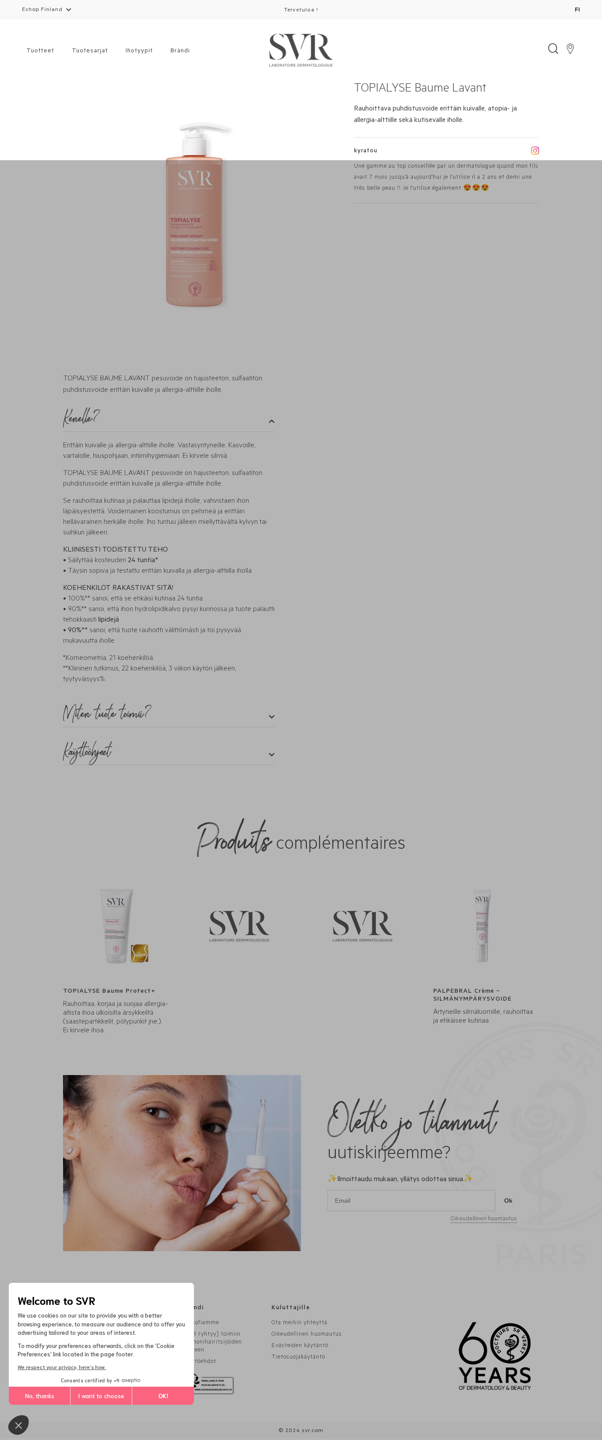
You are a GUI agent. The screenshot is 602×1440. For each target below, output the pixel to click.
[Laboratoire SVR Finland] (301, 50)
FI (577, 10)
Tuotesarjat (90, 51)
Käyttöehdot (199, 1362)
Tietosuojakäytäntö (298, 1357)
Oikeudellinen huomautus (483, 1219)
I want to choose (101, 1395)
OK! (163, 1395)
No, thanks (39, 1395)
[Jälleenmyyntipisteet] (570, 51)
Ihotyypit (139, 51)
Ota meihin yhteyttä (299, 1323)
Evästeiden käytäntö (299, 1346)
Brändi (180, 51)
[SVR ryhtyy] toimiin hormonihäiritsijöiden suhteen (212, 1342)
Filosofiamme (200, 1323)
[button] (18, 1425)
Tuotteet (40, 51)
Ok (508, 1200)
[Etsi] (553, 51)
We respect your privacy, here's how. (62, 1366)
